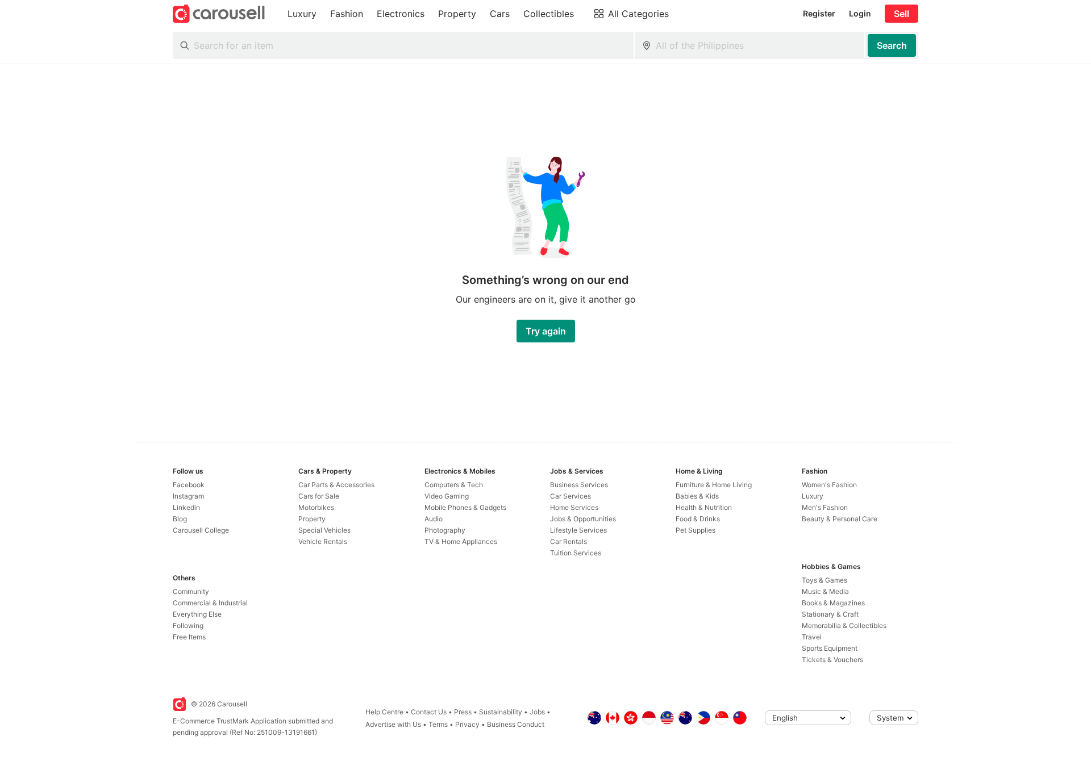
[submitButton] (892, 45)
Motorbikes (316, 507)
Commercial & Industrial (210, 603)
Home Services (574, 507)
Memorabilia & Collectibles (844, 625)
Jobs (537, 712)
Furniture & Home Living (714, 484)
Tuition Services (575, 553)
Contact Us (429, 712)
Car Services (570, 496)
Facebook (189, 484)
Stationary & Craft (830, 614)
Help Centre (384, 712)
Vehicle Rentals (322, 541)
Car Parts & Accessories (336, 484)
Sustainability (500, 712)
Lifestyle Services (578, 530)
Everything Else (197, 614)
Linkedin (186, 507)
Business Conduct (515, 724)
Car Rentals (568, 541)
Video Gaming (446, 496)
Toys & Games (824, 580)
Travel (812, 637)
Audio (433, 518)
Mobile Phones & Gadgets (465, 507)
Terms (438, 724)
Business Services (579, 484)
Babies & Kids (697, 496)
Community (191, 591)
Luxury (812, 496)
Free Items (189, 637)
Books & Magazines (833, 603)
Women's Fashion (829, 484)
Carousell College (201, 530)
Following (188, 625)
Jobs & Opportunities (583, 518)
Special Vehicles (324, 530)
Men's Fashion (825, 507)
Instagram (188, 496)
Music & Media (825, 591)
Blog (180, 518)
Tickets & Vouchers (832, 659)
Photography (444, 530)
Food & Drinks (698, 518)
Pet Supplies (695, 530)
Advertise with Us (393, 724)
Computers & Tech (453, 484)
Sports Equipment (829, 648)
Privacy (467, 724)
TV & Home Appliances (460, 541)
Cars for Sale (318, 496)
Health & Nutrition (704, 507)
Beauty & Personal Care (839, 518)
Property (312, 518)
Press (463, 712)
